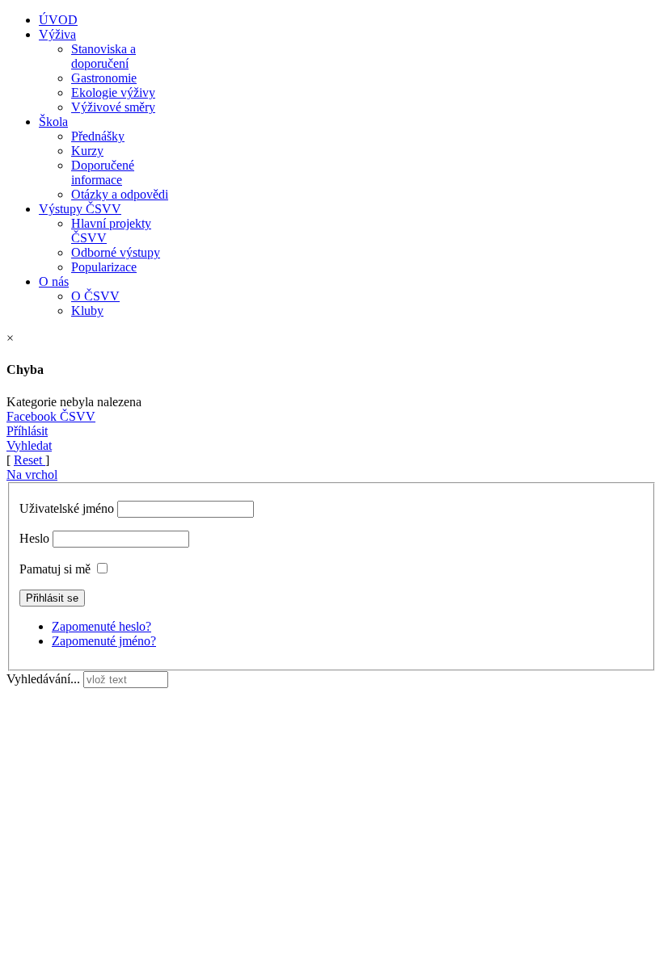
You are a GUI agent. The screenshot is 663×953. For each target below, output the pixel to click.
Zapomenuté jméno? (104, 641)
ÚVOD (58, 20)
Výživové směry (113, 107)
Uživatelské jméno (66, 508)
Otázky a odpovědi (119, 194)
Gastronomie (104, 78)
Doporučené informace (102, 172)
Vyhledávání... (43, 679)
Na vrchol (31, 474)
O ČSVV (95, 296)
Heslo (34, 538)
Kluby (87, 310)
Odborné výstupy (115, 252)
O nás (54, 281)
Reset (29, 460)
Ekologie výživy (113, 92)
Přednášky (98, 136)
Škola (53, 121)
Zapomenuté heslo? (101, 626)
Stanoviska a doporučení (103, 56)
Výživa (57, 34)
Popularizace (104, 267)
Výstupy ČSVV (80, 209)
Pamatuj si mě (55, 569)
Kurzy (87, 150)
